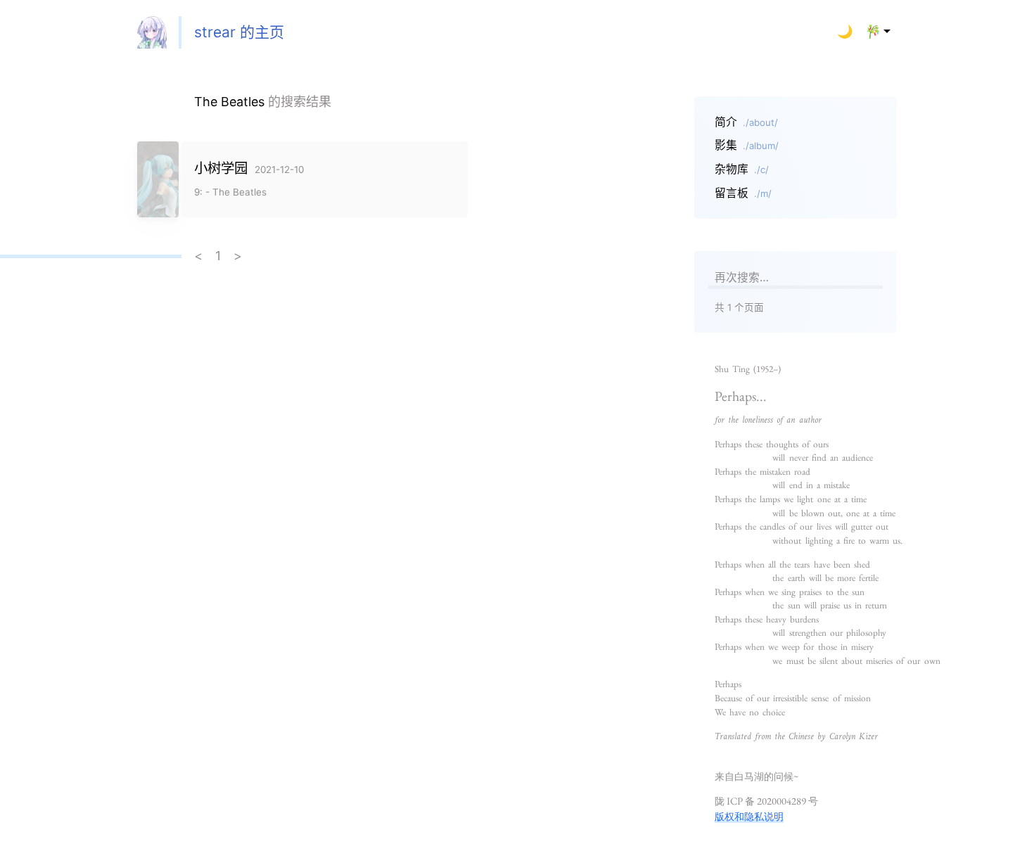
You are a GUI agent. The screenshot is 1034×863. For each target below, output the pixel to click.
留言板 (743, 193)
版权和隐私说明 (749, 816)
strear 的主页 (239, 32)
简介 (746, 122)
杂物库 (742, 169)
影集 (747, 145)
